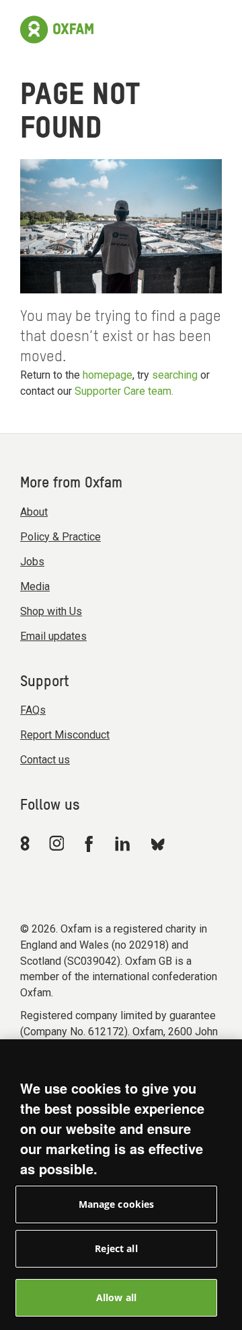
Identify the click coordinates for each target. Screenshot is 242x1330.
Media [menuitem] (35, 586)
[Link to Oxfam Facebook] (91, 843)
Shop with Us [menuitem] (51, 611)
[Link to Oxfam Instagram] (56, 843)
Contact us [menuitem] (45, 759)
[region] (121, 1184)
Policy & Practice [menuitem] (60, 536)
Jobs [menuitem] (32, 561)
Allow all (116, 1297)
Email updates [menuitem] (53, 636)
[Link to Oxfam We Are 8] (27, 843)
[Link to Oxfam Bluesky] (157, 843)
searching (175, 375)
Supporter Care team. (124, 391)
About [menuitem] (34, 512)
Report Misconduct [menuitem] (65, 734)
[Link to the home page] (56, 29)
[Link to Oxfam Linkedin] (124, 843)
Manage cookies (117, 1204)
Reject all (116, 1248)
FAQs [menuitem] (33, 710)
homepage (107, 375)
